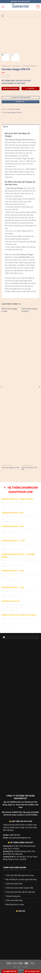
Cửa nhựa (16, 66)
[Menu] (3, 6)
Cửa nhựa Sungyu (29, 66)
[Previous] (5, 33)
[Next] (36, 33)
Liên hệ (25, 967)
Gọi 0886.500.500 (10, 971)
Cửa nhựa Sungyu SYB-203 (30, 468)
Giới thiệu (17, 967)
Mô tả (5, 127)
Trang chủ (6, 66)
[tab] (20, 127)
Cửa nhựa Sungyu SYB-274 (13, 112)
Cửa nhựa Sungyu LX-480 (10, 467)
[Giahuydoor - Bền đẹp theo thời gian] (20, 6)
